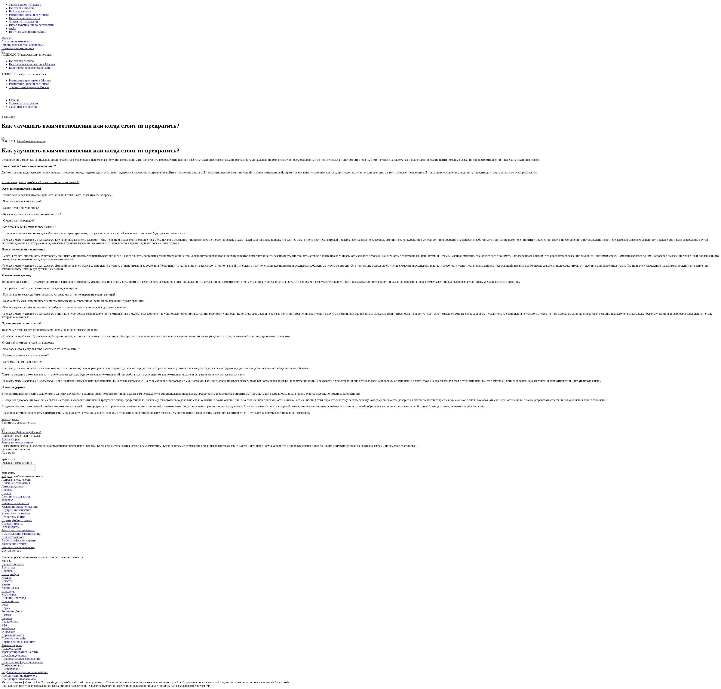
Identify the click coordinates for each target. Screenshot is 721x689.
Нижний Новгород (14, 597)
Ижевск (6, 577)
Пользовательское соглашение (21, 658)
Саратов (7, 618)
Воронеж (7, 570)
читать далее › (10, 419)
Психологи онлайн (14, 638)
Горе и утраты (11, 526)
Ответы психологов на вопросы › (23, 44)
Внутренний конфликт (16, 510)
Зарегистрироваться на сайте (20, 652)
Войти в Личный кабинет (18, 641)
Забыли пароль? (12, 645)
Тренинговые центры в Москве (29, 87)
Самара (6, 614)
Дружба (6, 493)
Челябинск (8, 628)
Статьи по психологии (23, 103)
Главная (14, 100)
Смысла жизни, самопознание (21, 533)
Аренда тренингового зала (19, 679)
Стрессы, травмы (12, 523)
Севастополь (10, 621)
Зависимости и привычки (18, 530)
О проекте (8, 631)
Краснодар (8, 591)
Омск (5, 604)
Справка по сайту (13, 635)
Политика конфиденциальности (22, 662)
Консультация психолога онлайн (30, 67)
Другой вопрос (11, 550)
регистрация (37, 31)
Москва (6, 38)
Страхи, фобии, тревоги (17, 520)
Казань (6, 584)
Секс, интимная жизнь (16, 496)
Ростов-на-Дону (12, 611)
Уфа (4, 624)
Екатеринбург (10, 574)
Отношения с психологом (18, 547)
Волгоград (8, 567)
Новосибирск (10, 601)
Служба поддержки (14, 655)
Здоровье (7, 499)
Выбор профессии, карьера (19, 540)
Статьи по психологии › (17, 41)
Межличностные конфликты (20, 506)
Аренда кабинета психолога (19, 675)
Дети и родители (12, 486)
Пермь (6, 608)
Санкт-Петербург (13, 564)
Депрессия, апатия (13, 516)
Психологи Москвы (21, 61)
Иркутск (7, 581)
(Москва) (21, 432)
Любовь (7, 489)
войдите (7, 476)
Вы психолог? (11, 668)
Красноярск (9, 594)
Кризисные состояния (16, 513)
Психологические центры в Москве (32, 64)
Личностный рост (13, 537)
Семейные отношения (23, 106)
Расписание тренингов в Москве (30, 80)
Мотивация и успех (14, 543)
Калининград (10, 587)
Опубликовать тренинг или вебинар (25, 672)
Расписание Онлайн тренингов (29, 83)
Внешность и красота (15, 503)
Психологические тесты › (18, 48)
